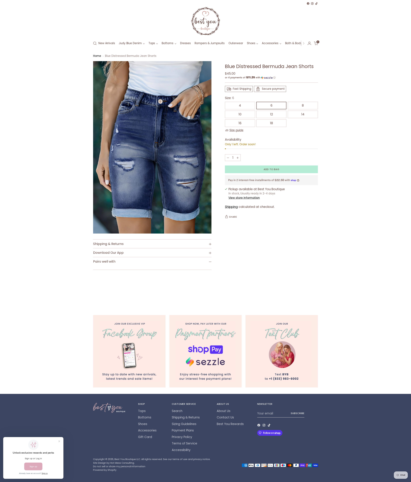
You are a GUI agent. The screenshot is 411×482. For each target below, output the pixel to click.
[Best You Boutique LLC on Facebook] (308, 3)
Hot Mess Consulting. (122, 463)
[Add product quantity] (237, 157)
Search (177, 411)
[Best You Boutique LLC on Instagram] (312, 3)
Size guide (236, 130)
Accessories (147, 430)
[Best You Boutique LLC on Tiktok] (316, 3)
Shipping (231, 207)
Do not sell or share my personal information (119, 466)
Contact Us (225, 417)
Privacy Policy (182, 437)
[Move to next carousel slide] (315, 297)
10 (239, 114)
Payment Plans (183, 430)
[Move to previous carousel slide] (307, 297)
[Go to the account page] (309, 43)
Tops (142, 411)
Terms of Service (184, 443)
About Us (223, 411)
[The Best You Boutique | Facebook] (129, 351)
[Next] (303, 43)
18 (271, 123)
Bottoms (144, 417)
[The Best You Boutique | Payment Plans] (205, 351)
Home (97, 56)
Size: (229, 98)
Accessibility (181, 450)
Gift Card (145, 437)
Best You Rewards (230, 424)
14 (302, 114)
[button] (271, 77)
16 (239, 123)
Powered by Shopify (104, 470)
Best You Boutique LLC (127, 459)
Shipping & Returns (186, 417)
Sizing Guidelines (184, 424)
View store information (244, 198)
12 (271, 114)
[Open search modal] (95, 43)
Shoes (142, 424)
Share (233, 216)
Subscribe (297, 413)
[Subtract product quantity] (228, 157)
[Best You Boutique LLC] (205, 22)
